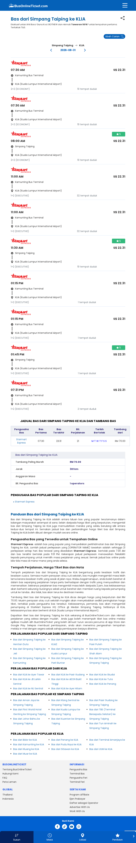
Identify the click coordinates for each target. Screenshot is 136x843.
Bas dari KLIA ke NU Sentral (28, 688)
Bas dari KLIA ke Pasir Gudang (68, 674)
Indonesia (8, 798)
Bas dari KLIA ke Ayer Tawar (28, 674)
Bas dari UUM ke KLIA (100, 749)
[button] (17, 837)
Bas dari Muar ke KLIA (25, 753)
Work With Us (77, 811)
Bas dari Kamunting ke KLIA (28, 744)
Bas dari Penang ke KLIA (64, 739)
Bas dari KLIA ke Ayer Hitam (66, 688)
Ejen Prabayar (77, 798)
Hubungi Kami (10, 773)
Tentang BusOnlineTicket (17, 769)
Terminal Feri (77, 782)
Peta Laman (9, 782)
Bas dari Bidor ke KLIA (25, 739)
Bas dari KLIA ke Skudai (102, 674)
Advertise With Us (80, 807)
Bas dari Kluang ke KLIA (26, 749)
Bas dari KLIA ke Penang (102, 683)
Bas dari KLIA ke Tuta (101, 679)
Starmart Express (21, 441)
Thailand (7, 794)
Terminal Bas (77, 773)
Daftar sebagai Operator (84, 803)
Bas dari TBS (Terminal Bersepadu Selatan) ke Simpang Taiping (102, 714)
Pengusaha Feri (78, 777)
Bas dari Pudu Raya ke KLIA (66, 744)
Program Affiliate (79, 794)
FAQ (4, 777)
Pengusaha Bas (78, 769)
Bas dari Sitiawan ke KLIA (65, 749)
